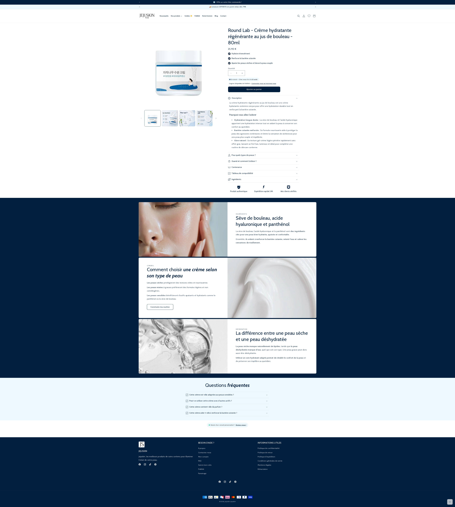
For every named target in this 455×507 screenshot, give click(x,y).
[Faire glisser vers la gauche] (141, 118)
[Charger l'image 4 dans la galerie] (204, 118)
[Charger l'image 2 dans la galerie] (170, 118)
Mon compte (203, 457)
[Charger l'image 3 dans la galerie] (187, 118)
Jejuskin (227, 501)
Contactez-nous (204, 452)
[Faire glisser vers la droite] (216, 118)
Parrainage (202, 473)
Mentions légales (264, 465)
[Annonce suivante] (315, 2)
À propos (201, 448)
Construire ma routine (160, 307)
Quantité (231, 68)
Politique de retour (265, 452)
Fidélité (201, 469)
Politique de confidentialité (268, 448)
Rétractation (263, 469)
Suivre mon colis (205, 465)
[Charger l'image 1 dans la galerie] (152, 118)
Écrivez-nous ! (241, 425)
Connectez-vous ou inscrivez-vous (264, 83)
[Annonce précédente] (139, 2)
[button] (298, 16)
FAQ (199, 461)
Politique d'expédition (266, 457)
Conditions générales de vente (270, 461)
